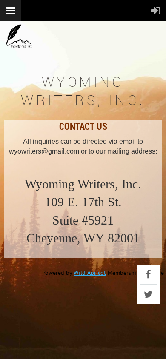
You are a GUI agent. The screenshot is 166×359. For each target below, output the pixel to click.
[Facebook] (148, 274)
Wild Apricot (90, 272)
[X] (148, 294)
